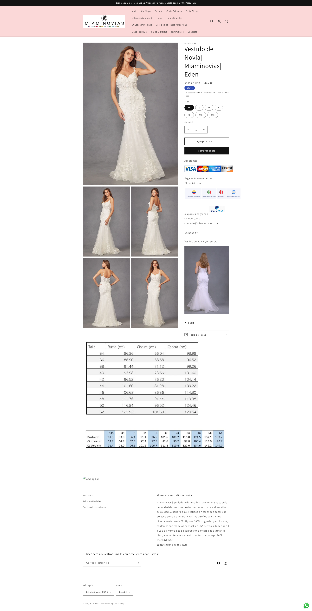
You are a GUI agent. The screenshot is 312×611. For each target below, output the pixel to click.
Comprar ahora (207, 150)
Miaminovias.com (97, 603)
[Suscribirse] (137, 563)
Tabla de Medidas (92, 501)
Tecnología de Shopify (114, 603)
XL (189, 114)
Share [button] (191, 322)
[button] (211, 21)
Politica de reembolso (94, 507)
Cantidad (188, 122)
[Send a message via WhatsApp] (306, 605)
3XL (213, 114)
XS (189, 107)
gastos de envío (195, 92)
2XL (201, 114)
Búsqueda (88, 495)
